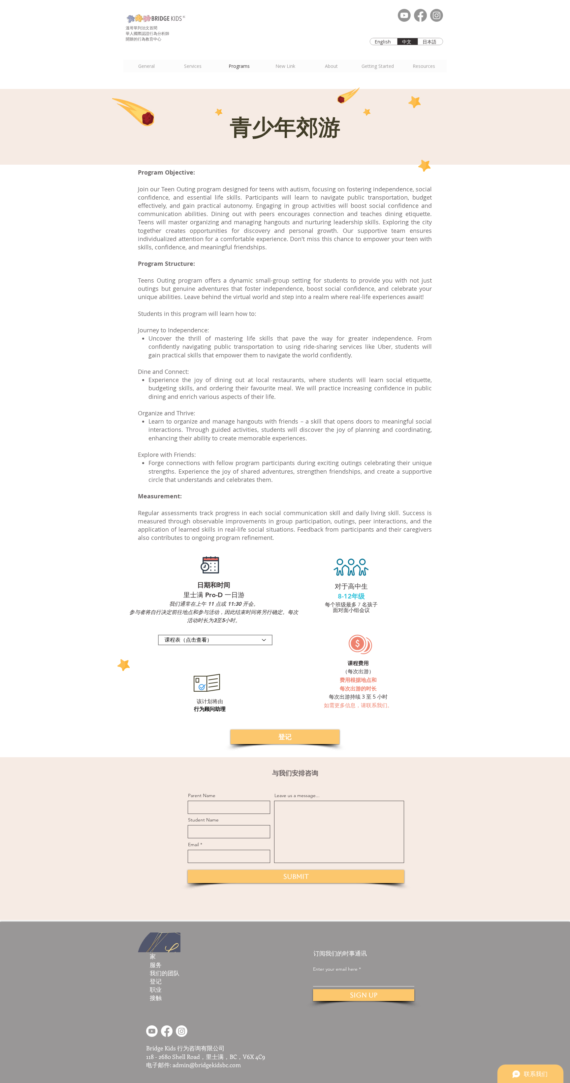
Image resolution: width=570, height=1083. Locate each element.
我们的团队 (164, 973)
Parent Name (201, 795)
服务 (156, 965)
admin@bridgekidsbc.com (207, 1065)
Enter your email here (335, 969)
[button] (377, 66)
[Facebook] (420, 15)
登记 (156, 981)
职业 (156, 989)
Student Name (203, 820)
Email (193, 844)
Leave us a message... (297, 795)
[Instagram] (436, 15)
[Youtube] (404, 15)
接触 (156, 998)
